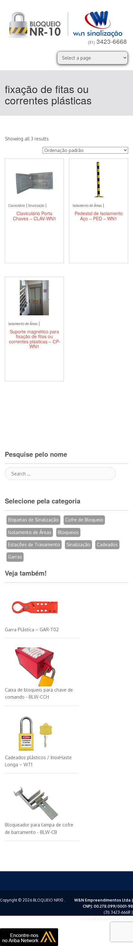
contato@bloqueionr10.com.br (106, 918)
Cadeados (107, 544)
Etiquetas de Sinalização (33, 519)
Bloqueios (68, 532)
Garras (15, 556)
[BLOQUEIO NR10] (66, 23)
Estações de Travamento (34, 544)
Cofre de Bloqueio (84, 519)
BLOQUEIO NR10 (48, 900)
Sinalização (78, 544)
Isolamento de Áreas (29, 532)
